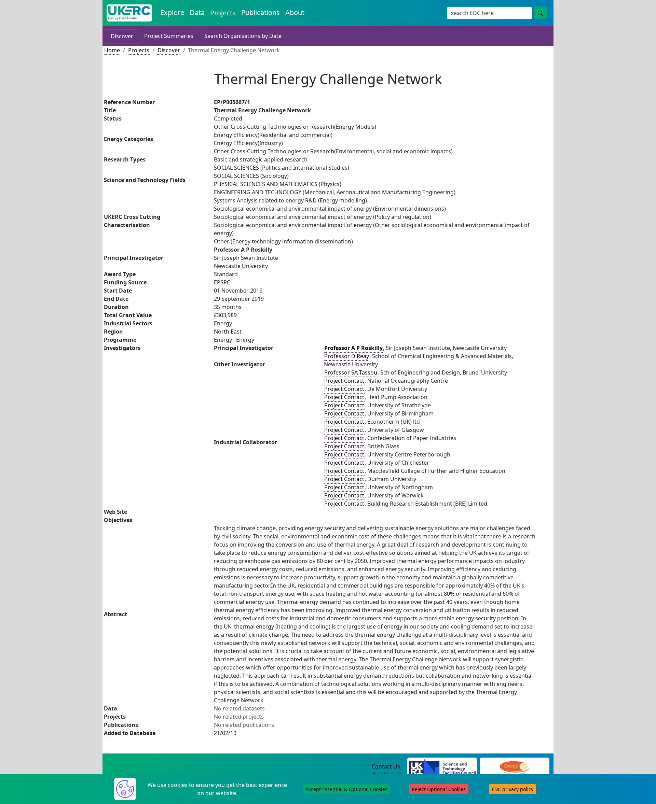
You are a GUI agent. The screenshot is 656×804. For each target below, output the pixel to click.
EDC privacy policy (512, 789)
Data (197, 12)
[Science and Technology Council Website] (442, 767)
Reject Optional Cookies (439, 789)
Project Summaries (168, 36)
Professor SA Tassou (350, 372)
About (294, 12)
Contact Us (386, 766)
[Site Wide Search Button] (540, 12)
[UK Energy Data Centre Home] (129, 13)
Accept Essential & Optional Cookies (346, 789)
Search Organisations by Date (243, 36)
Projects (223, 12)
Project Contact (344, 380)
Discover (122, 36)
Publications (260, 12)
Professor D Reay (346, 356)
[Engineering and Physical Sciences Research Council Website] (514, 767)
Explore (172, 12)
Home (112, 50)
